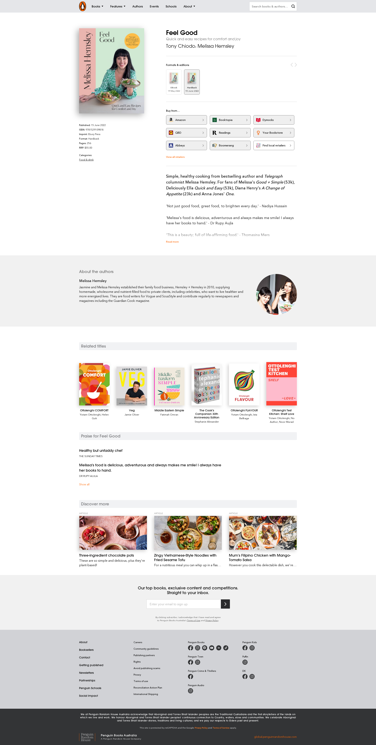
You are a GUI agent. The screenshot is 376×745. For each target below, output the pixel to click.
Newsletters (86, 673)
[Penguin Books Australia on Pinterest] (204, 647)
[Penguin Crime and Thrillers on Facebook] (190, 676)
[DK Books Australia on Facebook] (245, 676)
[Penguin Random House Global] (90, 736)
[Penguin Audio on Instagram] (190, 690)
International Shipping (146, 694)
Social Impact (88, 696)
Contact (84, 657)
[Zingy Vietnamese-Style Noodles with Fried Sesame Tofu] (188, 533)
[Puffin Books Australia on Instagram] (245, 662)
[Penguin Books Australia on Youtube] (211, 647)
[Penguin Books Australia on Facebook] (190, 647)
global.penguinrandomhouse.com (275, 736)
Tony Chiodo (180, 46)
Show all (84, 484)
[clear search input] (293, 7)
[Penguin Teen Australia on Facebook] (190, 662)
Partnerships (87, 680)
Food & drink (86, 159)
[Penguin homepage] (82, 6)
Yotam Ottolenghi (90, 414)
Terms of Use (193, 620)
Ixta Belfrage (248, 416)
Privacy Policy (211, 620)
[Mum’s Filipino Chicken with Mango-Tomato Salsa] (263, 533)
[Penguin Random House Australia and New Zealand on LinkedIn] (218, 647)
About (83, 642)
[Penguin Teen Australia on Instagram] (197, 662)
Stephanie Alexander (207, 421)
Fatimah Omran (169, 414)
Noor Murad (286, 422)
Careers (138, 642)
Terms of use (141, 681)
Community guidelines (146, 648)
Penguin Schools (90, 688)
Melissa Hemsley (216, 46)
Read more (172, 241)
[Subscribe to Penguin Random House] (225, 604)
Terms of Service (221, 727)
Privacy (137, 674)
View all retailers (175, 157)
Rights (137, 661)
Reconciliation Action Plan (148, 687)
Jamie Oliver (132, 414)
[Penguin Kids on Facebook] (245, 647)
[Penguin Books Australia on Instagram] (197, 647)
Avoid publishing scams (147, 668)
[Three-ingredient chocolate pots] (113, 533)
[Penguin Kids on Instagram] (252, 647)
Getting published (91, 665)
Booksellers (86, 650)
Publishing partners (144, 655)
